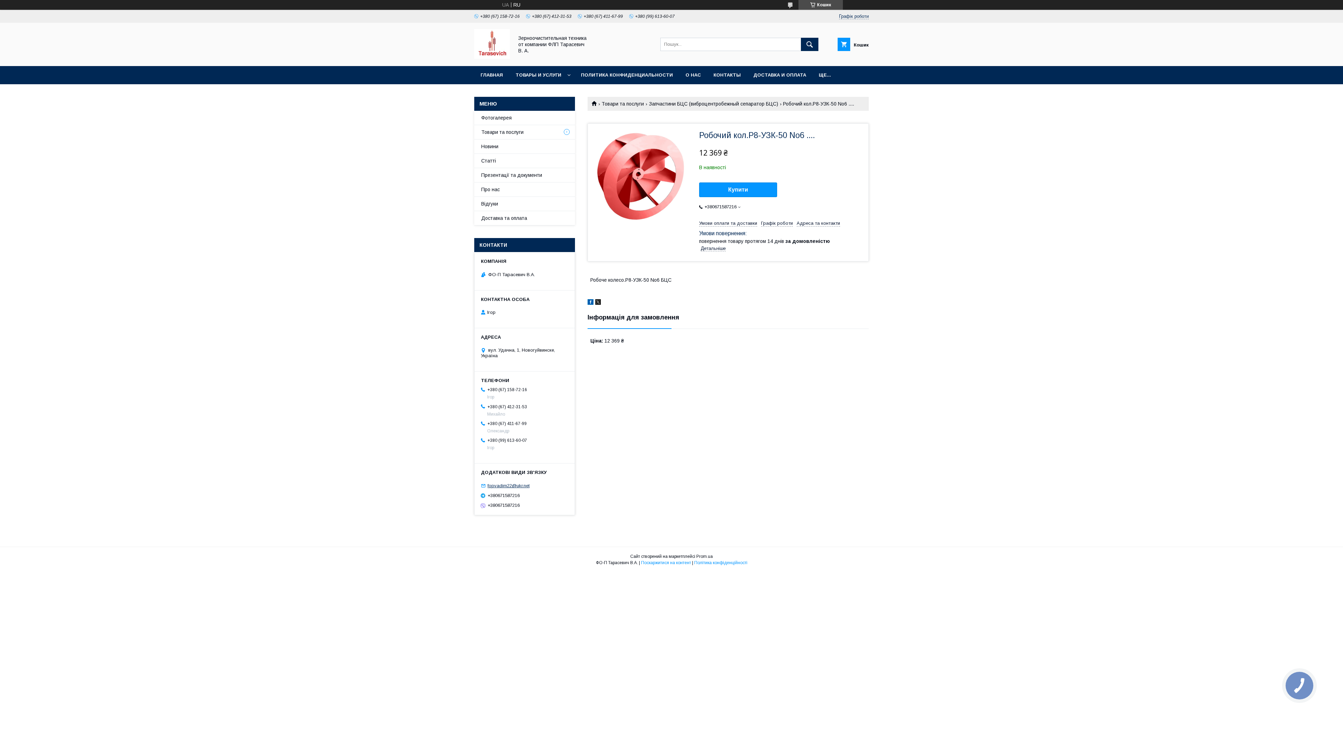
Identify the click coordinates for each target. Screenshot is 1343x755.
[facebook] (591, 303)
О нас (693, 75)
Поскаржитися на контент (666, 562)
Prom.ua (704, 556)
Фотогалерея (496, 118)
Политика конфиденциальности (627, 75)
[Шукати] (809, 44)
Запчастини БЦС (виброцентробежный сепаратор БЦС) (713, 104)
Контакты (727, 75)
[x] (598, 303)
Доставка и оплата (779, 75)
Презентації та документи (511, 175)
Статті (488, 161)
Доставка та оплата (504, 218)
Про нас (490, 189)
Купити (738, 190)
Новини (489, 146)
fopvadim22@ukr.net (509, 485)
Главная (492, 75)
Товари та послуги (623, 104)
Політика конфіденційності (720, 562)
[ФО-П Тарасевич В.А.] (492, 57)
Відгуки (489, 204)
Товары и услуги (538, 75)
